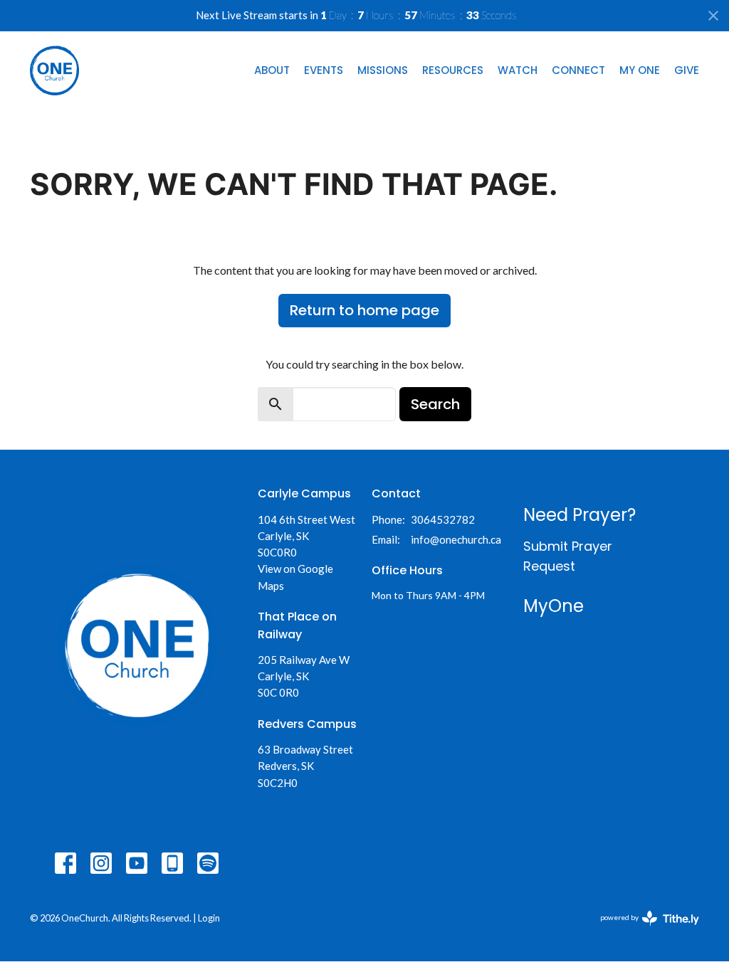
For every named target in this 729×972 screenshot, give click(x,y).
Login (209, 918)
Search (435, 404)
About (272, 70)
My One (639, 70)
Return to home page (364, 310)
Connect (578, 70)
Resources (452, 70)
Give (686, 70)
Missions (382, 70)
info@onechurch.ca (456, 539)
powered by (642, 929)
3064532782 (443, 519)
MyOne (553, 606)
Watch (517, 70)
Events (323, 70)
